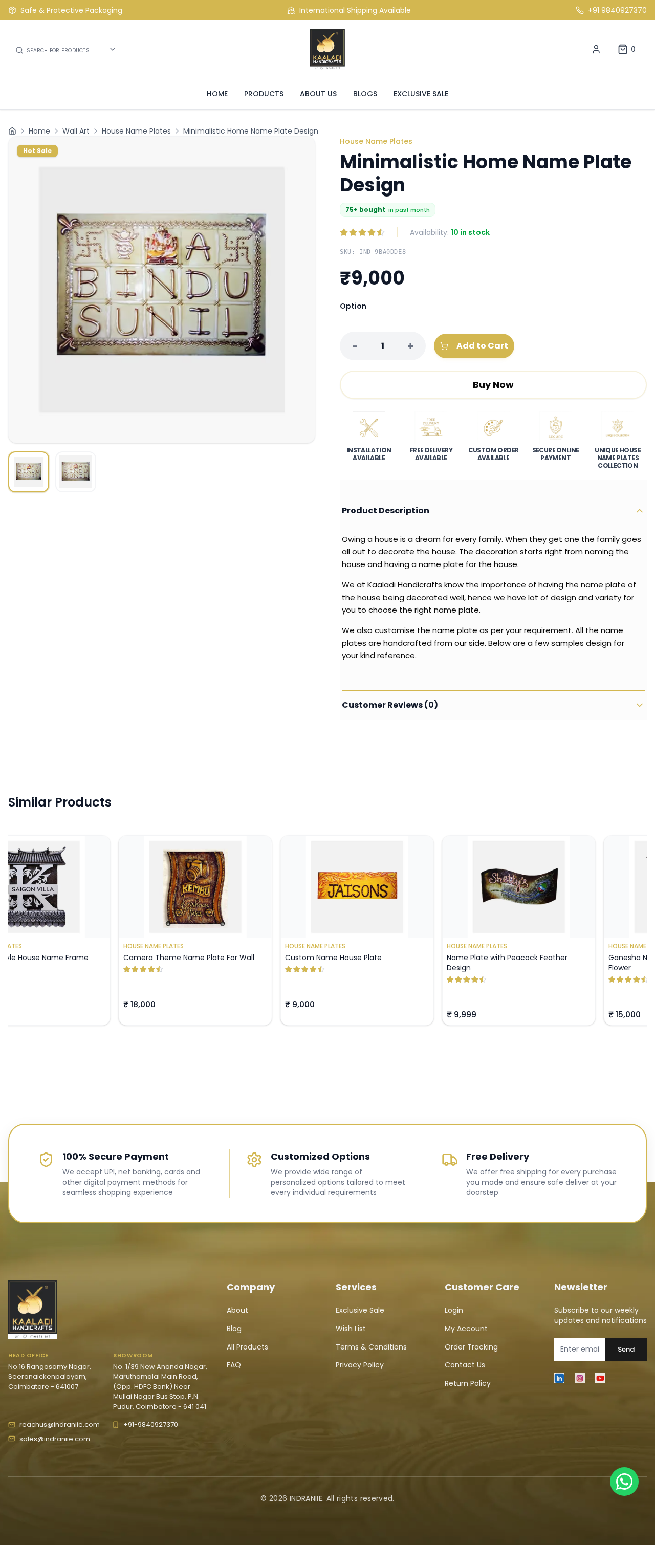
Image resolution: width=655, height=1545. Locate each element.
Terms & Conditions (371, 1347)
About (237, 1310)
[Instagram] (580, 1378)
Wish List (351, 1328)
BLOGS (365, 94)
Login (454, 1310)
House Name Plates (136, 131)
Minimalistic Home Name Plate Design (250, 131)
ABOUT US (318, 94)
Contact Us (465, 1365)
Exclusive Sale (360, 1310)
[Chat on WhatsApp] (624, 1481)
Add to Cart (482, 346)
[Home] (12, 131)
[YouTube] (600, 1378)
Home (39, 131)
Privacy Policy (360, 1365)
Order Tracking (471, 1347)
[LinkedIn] (559, 1378)
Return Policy (468, 1383)
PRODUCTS (263, 94)
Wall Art (76, 131)
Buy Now (493, 384)
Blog (234, 1328)
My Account (466, 1328)
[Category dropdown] (112, 49)
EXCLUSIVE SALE (421, 94)
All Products (247, 1347)
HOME (217, 94)
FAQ (234, 1365)
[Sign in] (596, 49)
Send (626, 1349)
